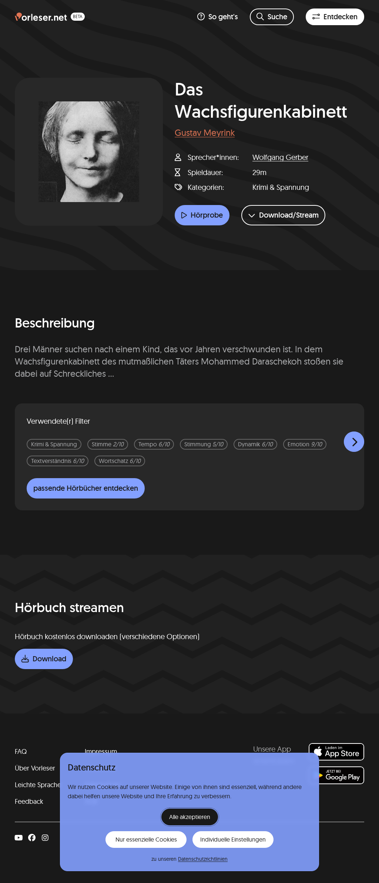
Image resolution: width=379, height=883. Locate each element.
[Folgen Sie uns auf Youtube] (18, 838)
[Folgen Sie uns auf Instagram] (45, 838)
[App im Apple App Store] (336, 752)
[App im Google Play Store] (336, 775)
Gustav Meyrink (205, 132)
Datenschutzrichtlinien (203, 859)
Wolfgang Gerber (280, 157)
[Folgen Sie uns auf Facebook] (32, 838)
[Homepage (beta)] (50, 17)
